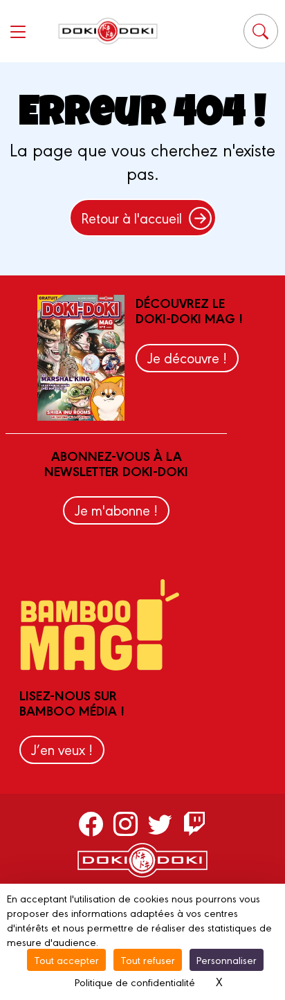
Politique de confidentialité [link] (135, 981)
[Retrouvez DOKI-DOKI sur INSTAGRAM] (125, 823)
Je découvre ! (187, 357)
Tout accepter (66, 959)
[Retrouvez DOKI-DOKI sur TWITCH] (195, 823)
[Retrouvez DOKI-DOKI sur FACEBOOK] (91, 823)
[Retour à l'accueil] (108, 31)
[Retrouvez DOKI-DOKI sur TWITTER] (160, 823)
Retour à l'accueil (131, 217)
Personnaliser (226, 959)
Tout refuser (147, 959)
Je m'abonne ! (116, 509)
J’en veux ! (62, 749)
